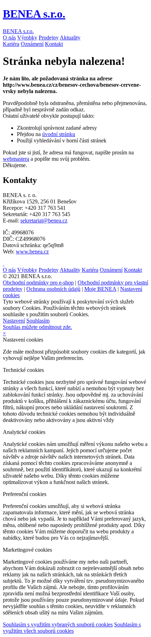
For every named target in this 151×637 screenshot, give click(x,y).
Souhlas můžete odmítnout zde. (37, 327)
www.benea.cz (32, 252)
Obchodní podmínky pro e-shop (38, 283)
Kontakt (54, 44)
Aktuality (70, 38)
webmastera (16, 159)
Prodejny (49, 38)
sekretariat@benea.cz (43, 220)
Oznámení (32, 44)
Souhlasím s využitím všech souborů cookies (72, 627)
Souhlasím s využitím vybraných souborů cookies (58, 624)
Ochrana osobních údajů (53, 289)
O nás (9, 38)
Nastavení (14, 321)
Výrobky (27, 38)
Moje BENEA (100, 289)
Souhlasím (38, 321)
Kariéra (11, 44)
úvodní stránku (58, 134)
